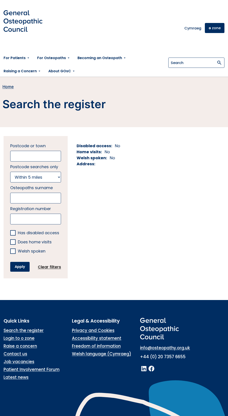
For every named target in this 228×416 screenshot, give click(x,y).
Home (8, 86)
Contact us (15, 354)
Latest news (16, 377)
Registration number (30, 208)
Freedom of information (96, 346)
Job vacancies (19, 362)
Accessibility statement (96, 338)
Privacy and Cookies (93, 330)
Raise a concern (20, 346)
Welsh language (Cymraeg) (101, 354)
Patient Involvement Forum (31, 369)
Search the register (24, 330)
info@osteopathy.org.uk (165, 348)
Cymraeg (192, 28)
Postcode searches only (34, 167)
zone (215, 28)
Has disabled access (38, 233)
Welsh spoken (31, 251)
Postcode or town (28, 146)
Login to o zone (19, 338)
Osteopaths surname (31, 187)
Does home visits (35, 242)
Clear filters (49, 267)
